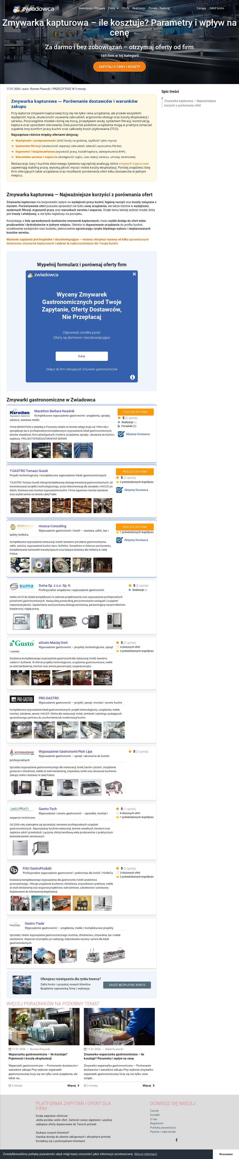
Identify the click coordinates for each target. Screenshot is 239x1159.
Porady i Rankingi (159, 8)
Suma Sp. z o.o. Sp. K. (55, 585)
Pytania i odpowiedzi (163, 1131)
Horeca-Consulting (52, 526)
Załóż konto (216, 8)
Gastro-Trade (34, 923)
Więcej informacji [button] (145, 1154)
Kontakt (155, 1115)
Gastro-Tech (48, 809)
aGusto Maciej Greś (53, 643)
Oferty (125, 8)
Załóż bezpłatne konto (127, 985)
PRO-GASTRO (49, 698)
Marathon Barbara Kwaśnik (54, 411)
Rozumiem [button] (226, 1154)
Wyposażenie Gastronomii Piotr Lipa (65, 751)
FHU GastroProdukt (37, 868)
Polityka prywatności (163, 1127)
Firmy (113, 8)
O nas (153, 1119)
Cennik (154, 1111)
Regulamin (156, 1123)
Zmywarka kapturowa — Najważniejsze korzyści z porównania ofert (190, 103)
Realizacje (139, 8)
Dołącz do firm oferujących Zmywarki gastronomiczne (81, 369)
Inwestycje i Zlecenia (92, 8)
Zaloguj (201, 8)
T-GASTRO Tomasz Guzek (29, 471)
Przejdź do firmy (135, 411)
